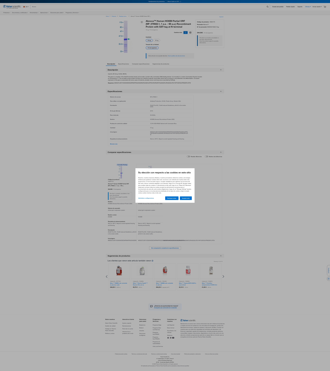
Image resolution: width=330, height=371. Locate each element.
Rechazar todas (171, 198)
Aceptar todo (186, 198)
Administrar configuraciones (146, 198)
